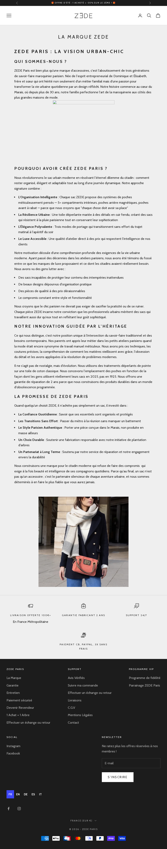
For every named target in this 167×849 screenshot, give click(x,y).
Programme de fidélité (144, 678)
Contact (73, 722)
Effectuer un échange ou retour (28, 722)
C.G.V (71, 708)
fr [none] (10, 794)
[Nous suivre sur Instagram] (19, 809)
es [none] (33, 794)
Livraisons (74, 700)
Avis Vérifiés (76, 678)
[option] (18, 794)
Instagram (13, 746)
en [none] (18, 794)
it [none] (40, 794)
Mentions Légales (80, 715)
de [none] (25, 794)
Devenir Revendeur (20, 708)
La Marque (14, 678)
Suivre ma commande (83, 685)
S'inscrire (118, 777)
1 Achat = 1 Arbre (18, 715)
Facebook (13, 753)
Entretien (13, 693)
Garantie (13, 685)
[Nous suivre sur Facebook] (9, 809)
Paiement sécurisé (19, 700)
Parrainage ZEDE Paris (144, 685)
